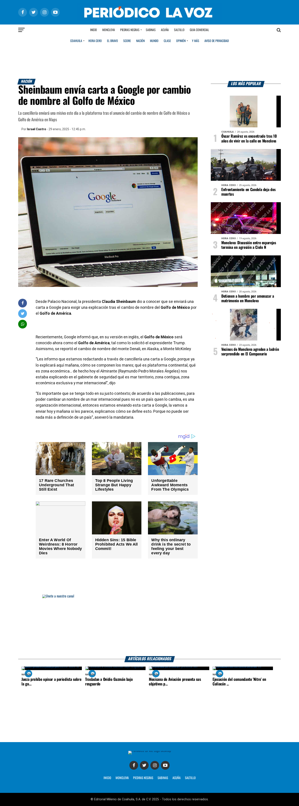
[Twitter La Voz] (144, 765)
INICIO (107, 778)
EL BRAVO (112, 41)
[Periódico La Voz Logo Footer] (149, 751)
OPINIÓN (181, 41)
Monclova (108, 30)
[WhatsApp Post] (22, 324)
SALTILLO (190, 778)
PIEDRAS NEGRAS (143, 778)
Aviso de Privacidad (216, 41)
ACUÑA (176, 778)
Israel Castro (36, 129)
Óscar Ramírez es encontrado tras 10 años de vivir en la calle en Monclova (249, 138)
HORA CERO (95, 41)
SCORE (127, 41)
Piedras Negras (129, 30)
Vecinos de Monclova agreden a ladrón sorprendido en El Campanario (250, 351)
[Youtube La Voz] (165, 765)
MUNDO (154, 41)
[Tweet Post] (23, 313)
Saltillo (179, 30)
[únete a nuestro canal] (149, 625)
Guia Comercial (199, 30)
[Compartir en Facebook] (22, 303)
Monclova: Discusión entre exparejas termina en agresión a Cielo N (248, 245)
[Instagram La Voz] (154, 765)
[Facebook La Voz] (133, 765)
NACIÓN (140, 41)
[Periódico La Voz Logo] (149, 20)
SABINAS (163, 778)
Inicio (93, 30)
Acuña (165, 30)
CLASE (167, 41)
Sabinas (151, 30)
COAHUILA (76, 41)
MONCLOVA (122, 778)
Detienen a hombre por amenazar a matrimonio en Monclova (247, 298)
